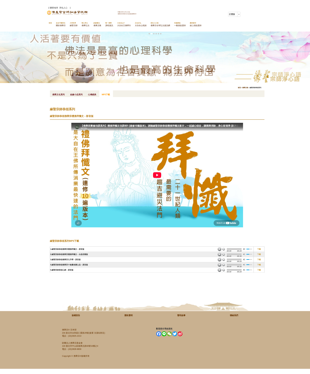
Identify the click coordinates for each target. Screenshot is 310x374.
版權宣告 (76, 315)
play (219, 249)
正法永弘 (141, 24)
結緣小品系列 (76, 94)
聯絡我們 (234, 315)
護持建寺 (196, 24)
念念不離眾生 (61, 24)
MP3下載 (106, 94)
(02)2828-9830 (74, 349)
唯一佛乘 (109, 24)
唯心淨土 (85, 24)
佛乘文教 (245, 87)
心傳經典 (92, 94)
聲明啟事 (181, 315)
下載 (259, 249)
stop (223, 249)
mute (244, 249)
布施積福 (180, 24)
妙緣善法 (97, 24)
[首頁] (67, 14)
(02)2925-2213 (74, 336)
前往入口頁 (160, 24)
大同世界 (74, 24)
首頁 (50, 23)
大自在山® (124, 24)
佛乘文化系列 (58, 94)
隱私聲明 (128, 315)
